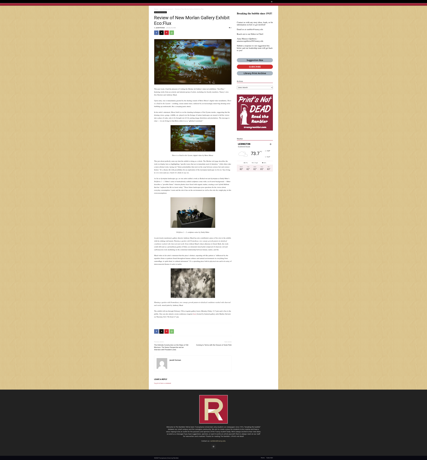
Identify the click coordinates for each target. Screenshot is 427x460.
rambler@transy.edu (255, 29)
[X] (161, 32)
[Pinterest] (166, 32)
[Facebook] (156, 32)
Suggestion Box (255, 60)
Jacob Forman (160, 27)
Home (156, 9)
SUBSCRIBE (255, 66)
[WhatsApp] (171, 32)
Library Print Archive (255, 73)
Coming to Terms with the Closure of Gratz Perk (214, 345)
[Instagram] (271, 1)
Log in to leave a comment (162, 383)
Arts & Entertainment (166, 9)
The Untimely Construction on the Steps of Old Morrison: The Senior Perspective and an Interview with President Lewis (171, 347)
